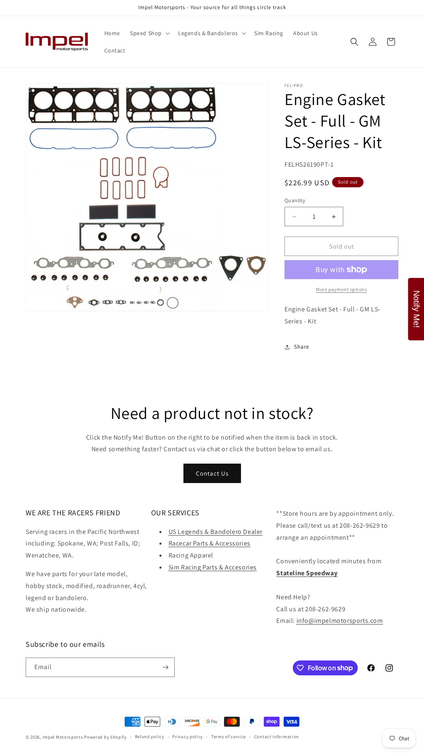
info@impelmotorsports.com (339, 620)
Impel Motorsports (63, 737)
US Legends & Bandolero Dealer (216, 531)
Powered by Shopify (105, 737)
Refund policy (149, 736)
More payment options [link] (341, 289)
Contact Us (212, 473)
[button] (149, 33)
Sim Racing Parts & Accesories (213, 567)
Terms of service (228, 736)
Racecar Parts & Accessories (210, 543)
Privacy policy (187, 736)
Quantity (294, 200)
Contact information (276, 736)
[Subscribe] (165, 667)
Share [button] (301, 346)
